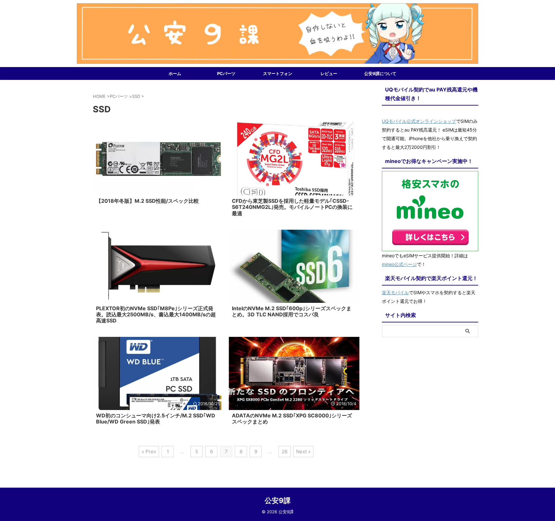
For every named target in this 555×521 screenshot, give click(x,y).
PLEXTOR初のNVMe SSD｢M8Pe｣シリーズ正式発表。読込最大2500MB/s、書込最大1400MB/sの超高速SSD (156, 314)
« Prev (149, 451)
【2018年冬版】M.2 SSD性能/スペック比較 (147, 201)
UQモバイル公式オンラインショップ (419, 121)
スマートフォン (277, 73)
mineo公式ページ (399, 264)
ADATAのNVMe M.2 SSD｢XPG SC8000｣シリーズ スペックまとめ (292, 418)
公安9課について (380, 73)
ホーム (175, 73)
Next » (303, 451)
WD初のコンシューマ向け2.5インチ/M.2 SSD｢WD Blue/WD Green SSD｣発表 (155, 418)
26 (284, 451)
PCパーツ (226, 73)
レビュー (329, 73)
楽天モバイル (395, 292)
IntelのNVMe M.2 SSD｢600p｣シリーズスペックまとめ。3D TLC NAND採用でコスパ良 (291, 311)
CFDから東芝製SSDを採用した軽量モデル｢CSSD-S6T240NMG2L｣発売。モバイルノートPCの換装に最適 (292, 207)
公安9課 (278, 500)
